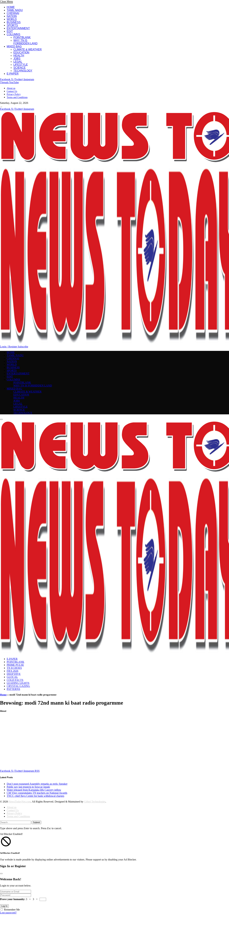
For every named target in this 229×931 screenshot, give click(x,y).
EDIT (10, 31)
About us (11, 88)
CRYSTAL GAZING (18, 686)
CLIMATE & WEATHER (27, 49)
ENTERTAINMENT (18, 28)
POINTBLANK (22, 37)
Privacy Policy (14, 94)
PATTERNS (13, 689)
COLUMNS (13, 34)
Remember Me (12, 909)
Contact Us (12, 91)
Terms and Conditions (17, 97)
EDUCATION (21, 52)
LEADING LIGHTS (18, 683)
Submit (36, 822)
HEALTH (18, 55)
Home (3, 694)
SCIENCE (19, 67)
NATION (12, 16)
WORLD (12, 19)
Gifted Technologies (94, 801)
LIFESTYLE (20, 64)
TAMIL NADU (15, 10)
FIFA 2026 (12, 670)
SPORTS (12, 25)
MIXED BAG (14, 46)
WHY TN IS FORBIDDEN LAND (25, 42)
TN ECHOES (14, 667)
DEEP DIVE (14, 674)
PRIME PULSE (15, 664)
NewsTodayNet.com (20, 801)
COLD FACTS (15, 680)
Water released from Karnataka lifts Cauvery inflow (34, 789)
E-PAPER (13, 73)
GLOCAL (12, 677)
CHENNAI (13, 13)
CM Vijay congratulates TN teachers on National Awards (37, 792)
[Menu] (1, 106)
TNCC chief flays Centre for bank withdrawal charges (35, 795)
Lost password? (8, 912)
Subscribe (23, 346)
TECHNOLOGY (22, 70)
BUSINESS (14, 22)
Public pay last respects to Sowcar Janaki (28, 786)
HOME (11, 7)
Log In (4, 906)
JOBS (16, 58)
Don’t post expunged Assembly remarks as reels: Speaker (37, 783)
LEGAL (17, 61)
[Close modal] (1, 873)
